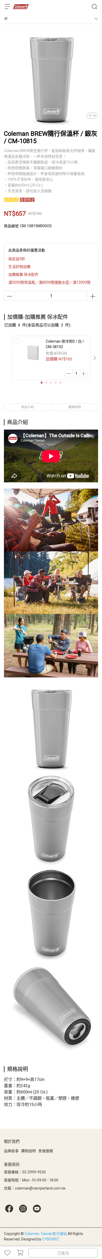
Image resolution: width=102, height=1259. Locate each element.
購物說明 (28, 1151)
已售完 (63, 1253)
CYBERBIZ (50, 1239)
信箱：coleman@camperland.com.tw (35, 1188)
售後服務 (45, 1151)
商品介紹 (27, 407)
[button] (95, 358)
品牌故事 (11, 1151)
